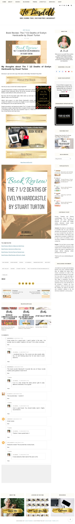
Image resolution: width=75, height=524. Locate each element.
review (12, 268)
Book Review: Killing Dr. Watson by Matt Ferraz (12, 246)
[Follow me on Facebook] (61, 5)
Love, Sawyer (10, 442)
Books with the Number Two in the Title (66, 188)
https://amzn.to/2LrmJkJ (26, 162)
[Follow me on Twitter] (59, 5)
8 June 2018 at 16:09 (18, 366)
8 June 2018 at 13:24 (18, 338)
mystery (47, 262)
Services (52, 1)
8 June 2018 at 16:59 (17, 393)
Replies (10, 348)
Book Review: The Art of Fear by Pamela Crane (12, 252)
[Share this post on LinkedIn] (29, 283)
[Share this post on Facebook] (19, 283)
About (10, 1)
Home (4, 1)
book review (14, 262)
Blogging (26, 1)
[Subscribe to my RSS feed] (72, 71)
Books (18, 1)
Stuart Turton (21, 268)
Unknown (9, 419)
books (21, 262)
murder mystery (38, 262)
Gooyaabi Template (52, 520)
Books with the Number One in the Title (66, 203)
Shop (59, 1)
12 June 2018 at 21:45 (24, 454)
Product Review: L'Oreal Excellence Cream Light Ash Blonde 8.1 (67, 180)
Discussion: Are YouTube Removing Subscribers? (67, 172)
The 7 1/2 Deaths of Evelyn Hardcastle (38, 268)
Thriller (4, 274)
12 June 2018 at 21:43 (24, 380)
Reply (8, 344)
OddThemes (29, 520)
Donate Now (64, 95)
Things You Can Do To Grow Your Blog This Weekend (63, 136)
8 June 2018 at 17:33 (18, 442)
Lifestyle (42, 1)
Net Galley (5, 268)
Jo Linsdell (28, 262)
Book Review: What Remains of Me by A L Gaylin (13, 255)
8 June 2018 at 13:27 (24, 352)
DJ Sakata (9, 393)
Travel (35, 1)
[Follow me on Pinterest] (64, 5)
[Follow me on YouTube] (68, 5)
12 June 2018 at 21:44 (24, 405)
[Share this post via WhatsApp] (33, 283)
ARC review (26, 30)
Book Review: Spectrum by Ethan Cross (11, 249)
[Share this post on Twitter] (23, 283)
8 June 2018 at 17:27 (17, 419)
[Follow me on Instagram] (66, 5)
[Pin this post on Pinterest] (26, 283)
